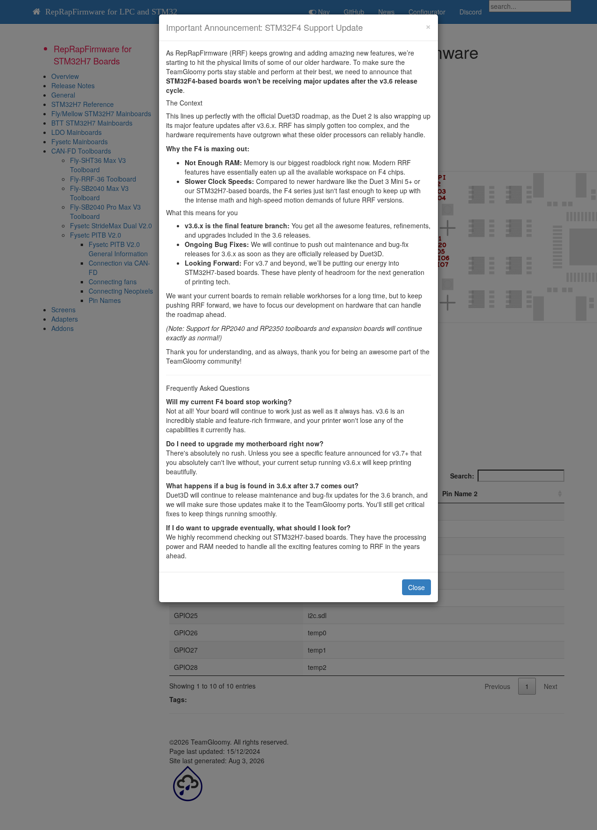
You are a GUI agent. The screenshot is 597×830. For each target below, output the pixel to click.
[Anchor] (367, 27)
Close (416, 587)
